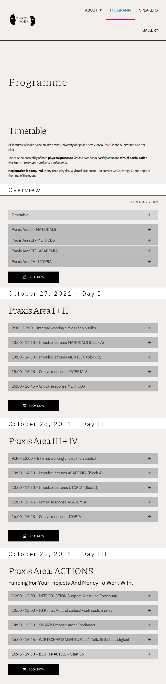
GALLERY (150, 30)
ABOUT (91, 10)
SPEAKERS (148, 10)
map (107, 145)
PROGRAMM (120, 10)
